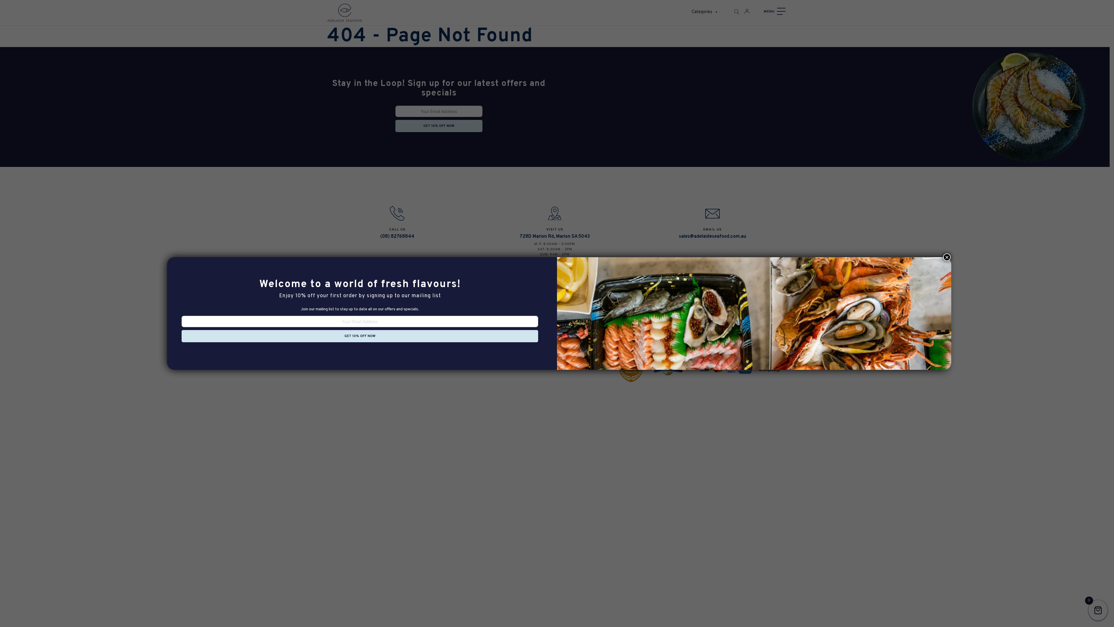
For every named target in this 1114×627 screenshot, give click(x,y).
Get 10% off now (359, 336)
